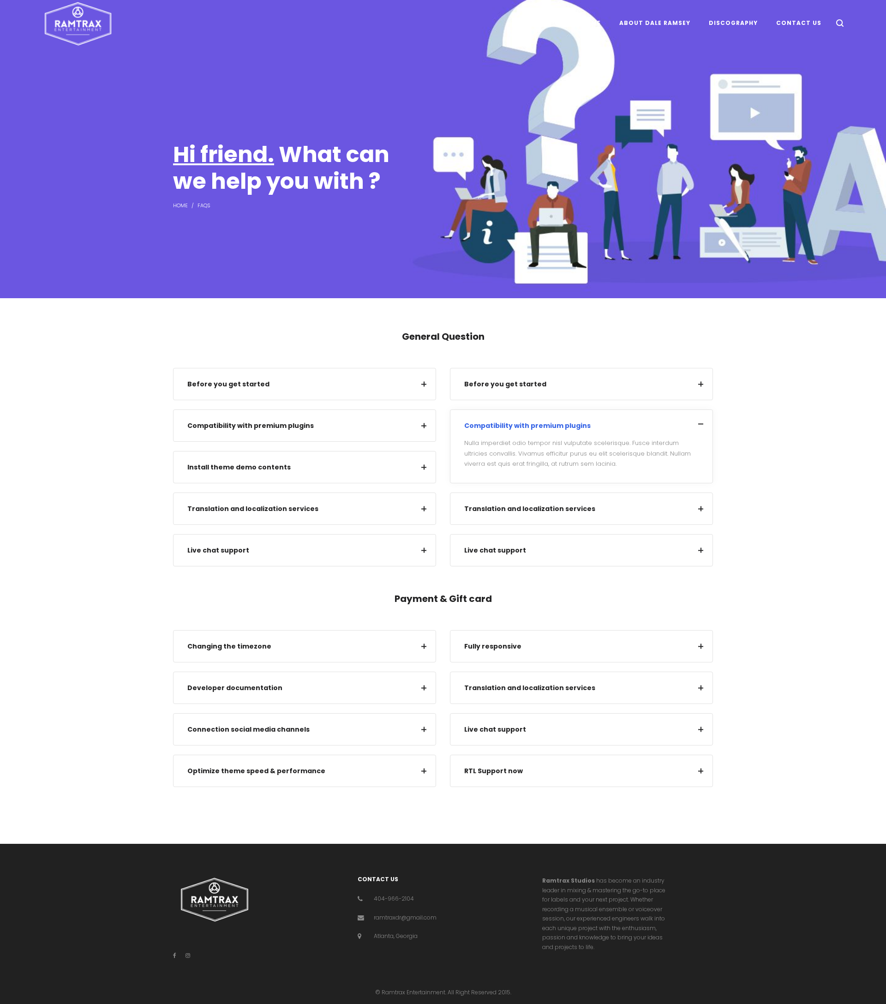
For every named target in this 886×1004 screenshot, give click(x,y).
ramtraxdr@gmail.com (405, 917)
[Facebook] (174, 955)
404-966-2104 (394, 898)
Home (180, 205)
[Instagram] (188, 955)
